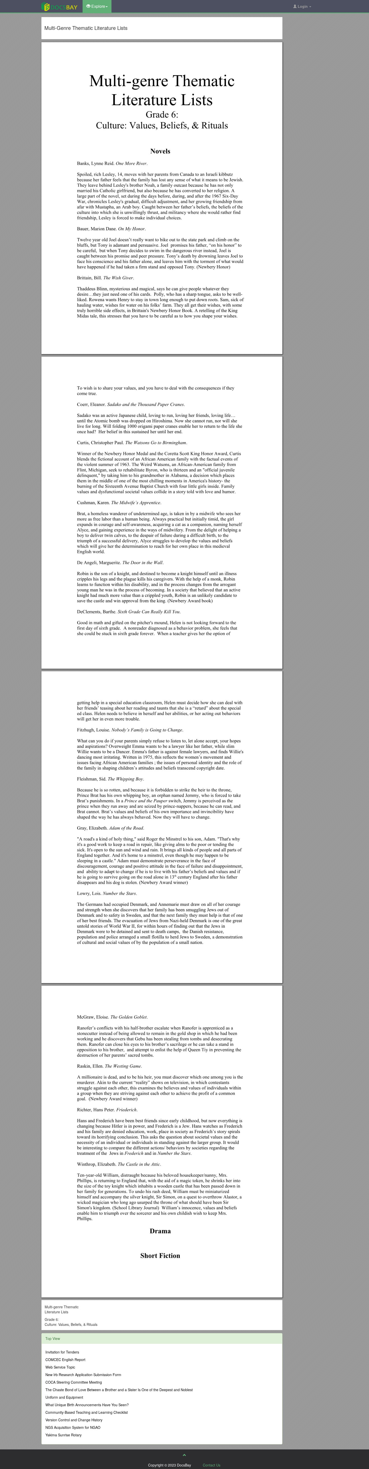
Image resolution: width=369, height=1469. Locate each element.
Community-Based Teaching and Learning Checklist (86, 1412)
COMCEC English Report (65, 1359)
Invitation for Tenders (62, 1351)
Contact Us (211, 1464)
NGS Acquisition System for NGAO (72, 1427)
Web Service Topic (60, 1367)
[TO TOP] (184, 1454)
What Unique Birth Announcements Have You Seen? (87, 1404)
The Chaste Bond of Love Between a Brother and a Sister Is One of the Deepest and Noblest (119, 1389)
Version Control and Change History (73, 1419)
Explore (97, 6)
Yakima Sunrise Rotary (63, 1434)
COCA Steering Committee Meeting (73, 1382)
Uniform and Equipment (64, 1397)
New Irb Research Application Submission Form (83, 1374)
